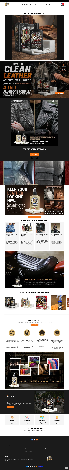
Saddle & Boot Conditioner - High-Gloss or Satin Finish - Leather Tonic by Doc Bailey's (43, 311)
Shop (25, 447)
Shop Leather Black (59, 93)
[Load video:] (34, 37)
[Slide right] (36, 316)
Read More (10, 407)
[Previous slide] (32, 158)
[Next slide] (37, 158)
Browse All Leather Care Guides (10, 445)
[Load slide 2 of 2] (35, 289)
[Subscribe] (41, 433)
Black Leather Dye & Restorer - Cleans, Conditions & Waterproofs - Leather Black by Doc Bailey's (12, 311)
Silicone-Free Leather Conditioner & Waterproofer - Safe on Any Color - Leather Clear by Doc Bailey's (27, 311)
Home (25, 445)
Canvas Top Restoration (28, 451)
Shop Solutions (34, 154)
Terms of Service (47, 447)
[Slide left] (33, 316)
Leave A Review (34, 324)
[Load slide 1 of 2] (33, 289)
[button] (60, 4)
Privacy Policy (47, 445)
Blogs (45, 448)
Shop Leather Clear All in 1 (34, 217)
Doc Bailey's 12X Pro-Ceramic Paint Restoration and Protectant (58, 311)
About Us (26, 448)
